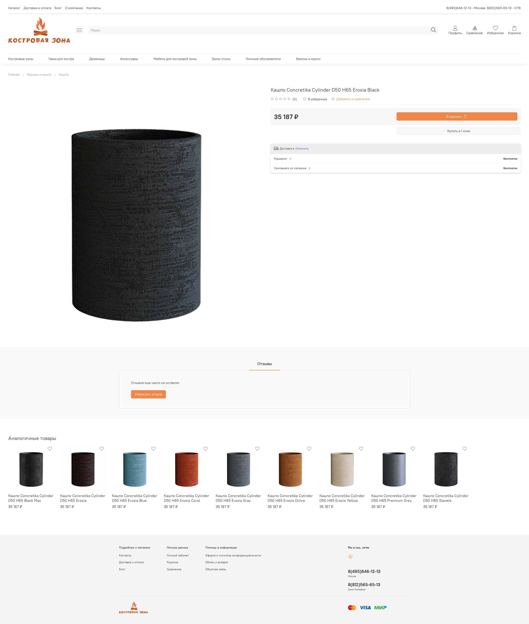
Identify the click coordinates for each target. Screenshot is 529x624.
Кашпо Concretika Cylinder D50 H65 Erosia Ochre (290, 498)
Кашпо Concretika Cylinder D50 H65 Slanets (445, 498)
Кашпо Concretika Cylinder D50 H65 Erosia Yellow (342, 498)
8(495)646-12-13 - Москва (465, 8)
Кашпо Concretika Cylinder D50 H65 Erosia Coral (186, 498)
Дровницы (97, 59)
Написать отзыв (148, 394)
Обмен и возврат (216, 562)
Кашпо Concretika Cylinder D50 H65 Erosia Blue (134, 498)
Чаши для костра (61, 59)
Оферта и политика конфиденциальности (233, 555)
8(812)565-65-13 (364, 584)
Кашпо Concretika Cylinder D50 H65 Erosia (82, 498)
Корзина (172, 562)
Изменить (302, 148)
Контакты (93, 8)
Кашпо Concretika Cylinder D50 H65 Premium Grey (394, 498)
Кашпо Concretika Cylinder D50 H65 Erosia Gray (238, 498)
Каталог (14, 8)
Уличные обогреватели (263, 59)
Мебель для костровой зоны (175, 59)
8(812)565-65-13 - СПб (504, 8)
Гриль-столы (221, 59)
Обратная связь (215, 569)
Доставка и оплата (37, 8)
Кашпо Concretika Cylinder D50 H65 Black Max (31, 498)
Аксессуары (129, 59)
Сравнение (174, 569)
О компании (74, 8)
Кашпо (64, 74)
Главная (14, 74)
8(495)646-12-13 (364, 571)
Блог (58, 8)
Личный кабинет (178, 555)
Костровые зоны (20, 59)
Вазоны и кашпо (308, 59)
